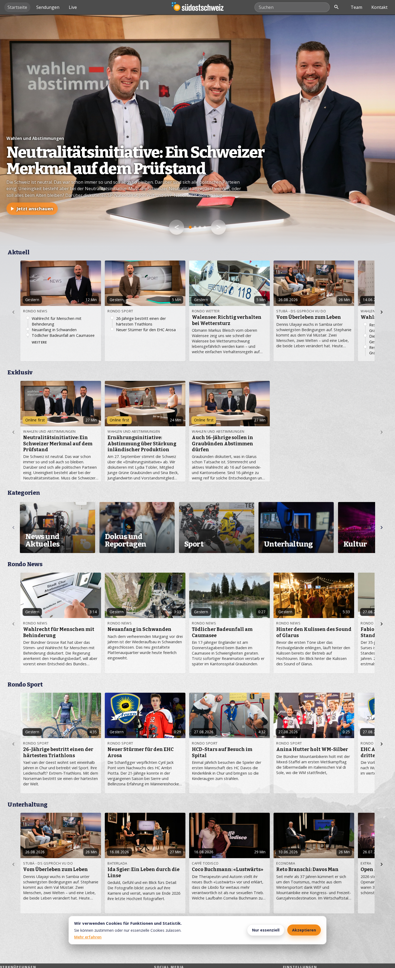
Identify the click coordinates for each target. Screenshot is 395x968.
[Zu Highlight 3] (200, 227)
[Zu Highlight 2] (195, 227)
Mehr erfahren (88, 937)
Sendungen (47, 7)
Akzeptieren (304, 930)
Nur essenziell (265, 930)
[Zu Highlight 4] (204, 227)
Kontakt (379, 7)
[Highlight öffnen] (197, 130)
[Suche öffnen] (336, 7)
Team (356, 7)
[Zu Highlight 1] (190, 227)
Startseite (17, 7)
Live (73, 7)
